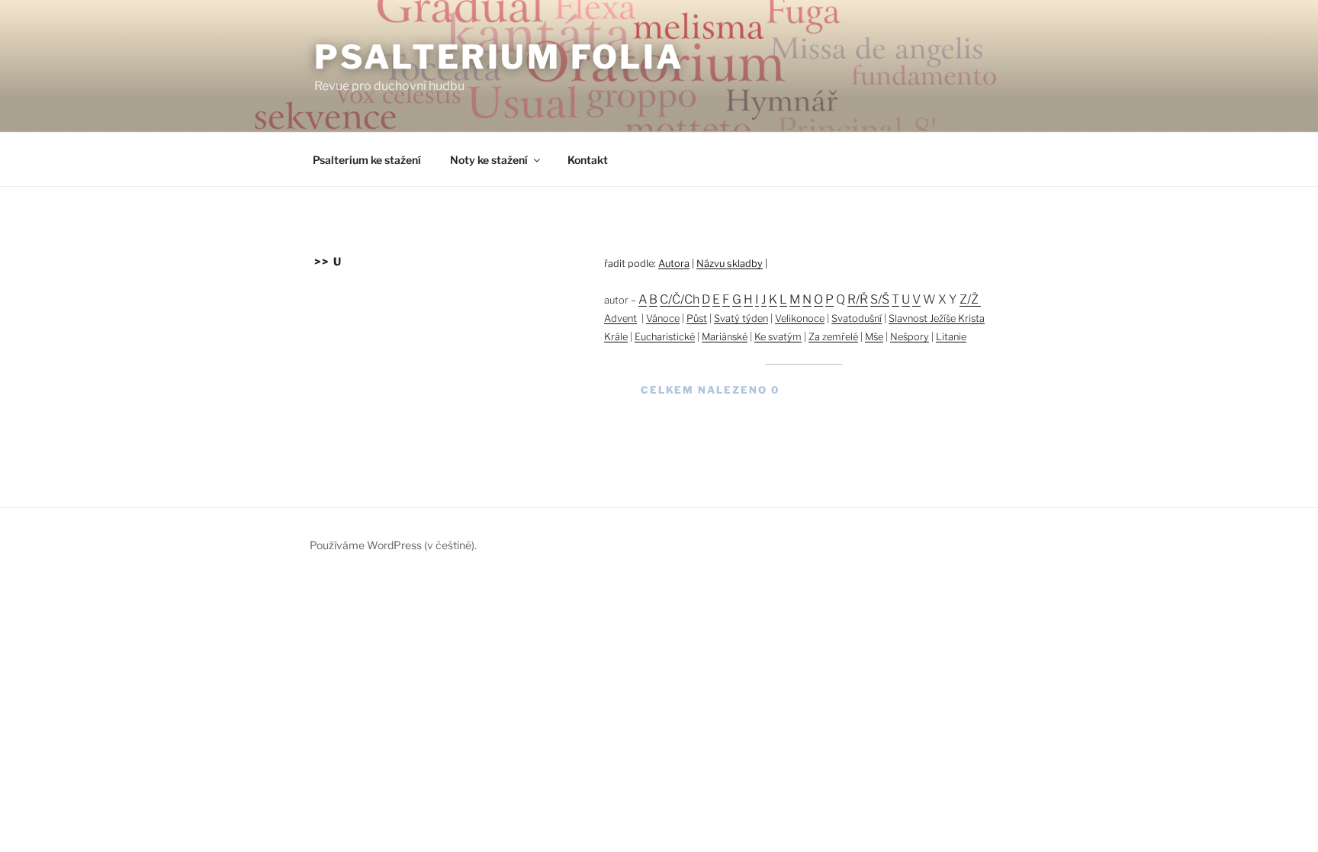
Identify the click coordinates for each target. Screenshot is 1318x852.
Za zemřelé (833, 336)
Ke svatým (778, 336)
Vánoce (663, 318)
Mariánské (724, 336)
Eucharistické (665, 336)
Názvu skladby (729, 263)
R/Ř (857, 299)
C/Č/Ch (679, 299)
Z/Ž (970, 299)
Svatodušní (856, 318)
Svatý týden (741, 318)
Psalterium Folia (499, 56)
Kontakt (587, 159)
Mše (874, 336)
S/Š (879, 299)
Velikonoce (800, 318)
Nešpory (909, 336)
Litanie (951, 336)
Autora (674, 263)
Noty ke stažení (489, 159)
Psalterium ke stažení (367, 159)
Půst (696, 318)
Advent (620, 318)
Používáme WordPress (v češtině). (393, 545)
